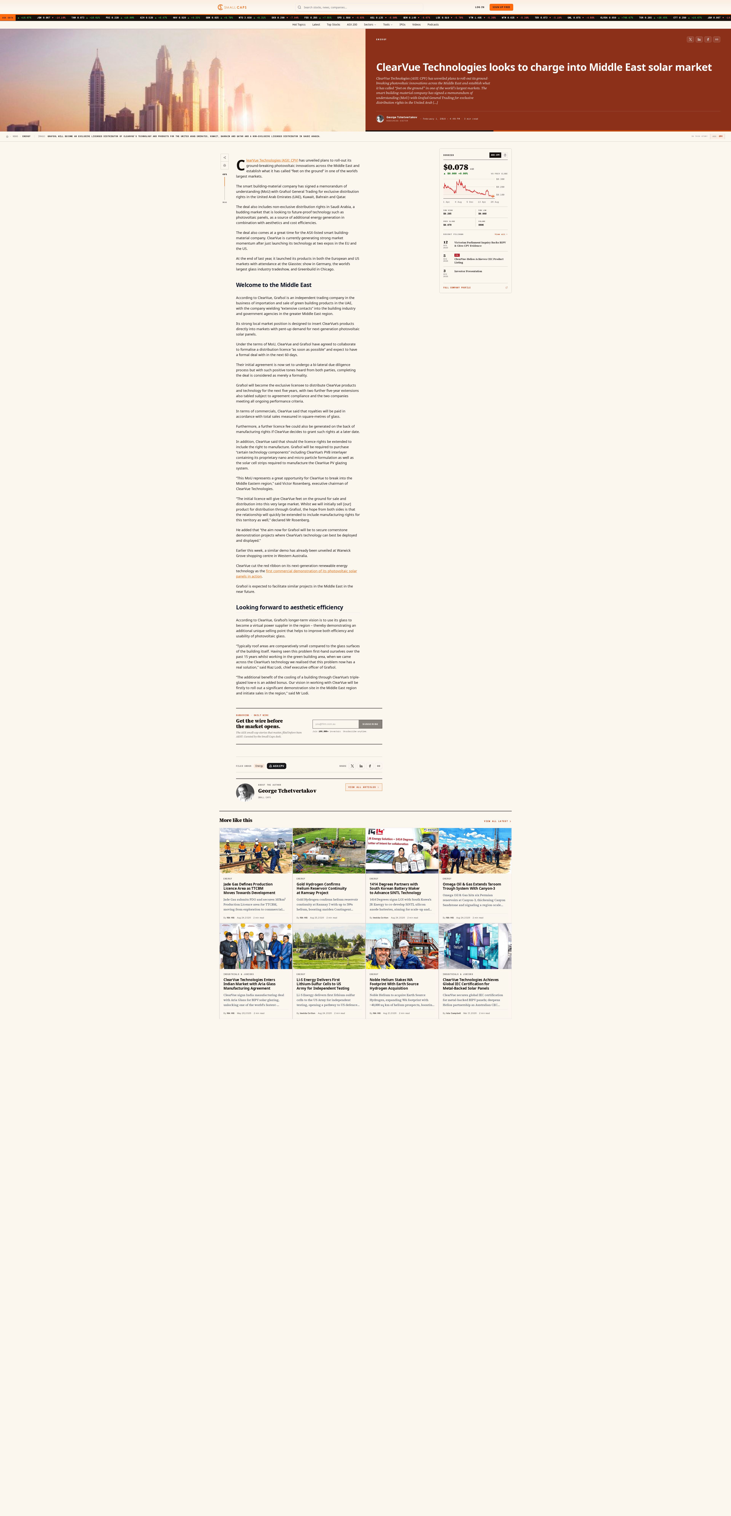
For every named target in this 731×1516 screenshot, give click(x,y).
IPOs (402, 24)
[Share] (224, 158)
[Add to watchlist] (505, 155)
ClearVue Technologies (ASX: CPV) (272, 160)
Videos (416, 24)
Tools (386, 24)
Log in (479, 7)
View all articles (362, 787)
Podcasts (433, 24)
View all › (501, 234)
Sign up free (501, 7)
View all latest (496, 821)
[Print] (224, 165)
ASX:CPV (278, 766)
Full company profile (457, 287)
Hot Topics (299, 24)
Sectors (368, 24)
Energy (259, 766)
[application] (475, 191)
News (15, 136)
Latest (316, 24)
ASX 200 (352, 24)
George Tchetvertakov (401, 117)
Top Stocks (333, 24)
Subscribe (370, 724)
